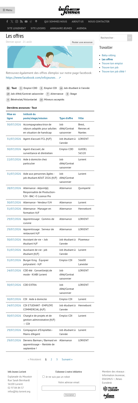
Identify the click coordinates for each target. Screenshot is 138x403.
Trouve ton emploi (112, 63)
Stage (72, 93)
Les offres (107, 59)
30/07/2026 (14, 124)
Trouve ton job (110, 67)
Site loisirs (38, 28)
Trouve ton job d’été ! (114, 71)
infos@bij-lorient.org (19, 391)
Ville (81, 118)
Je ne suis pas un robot (57, 376)
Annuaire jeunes (61, 28)
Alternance (55, 93)
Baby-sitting (109, 55)
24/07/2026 (14, 270)
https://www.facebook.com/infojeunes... (32, 77)
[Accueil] (69, 9)
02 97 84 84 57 (16, 387)
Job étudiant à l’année (75, 88)
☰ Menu (7, 10)
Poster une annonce (82, 42)
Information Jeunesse (113, 375)
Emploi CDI (49, 88)
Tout (12, 88)
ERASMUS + (108, 379)
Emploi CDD (28, 88)
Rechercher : (108, 37)
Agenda (82, 28)
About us (77, 21)
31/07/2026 (14, 138)
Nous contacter (99, 21)
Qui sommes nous (55, 21)
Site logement (16, 28)
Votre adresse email (68, 382)
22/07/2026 (14, 159)
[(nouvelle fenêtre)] (7, 21)
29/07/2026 (14, 219)
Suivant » (67, 359)
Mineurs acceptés (52, 99)
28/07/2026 (14, 188)
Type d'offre (66, 118)
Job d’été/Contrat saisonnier (25, 93)
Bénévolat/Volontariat (22, 99)
